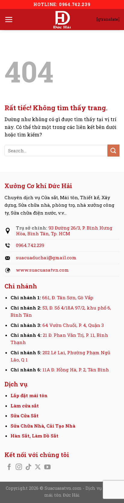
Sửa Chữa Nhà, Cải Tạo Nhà (43, 426)
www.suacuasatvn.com (42, 270)
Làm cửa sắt (25, 406)
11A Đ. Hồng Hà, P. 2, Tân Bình (75, 370)
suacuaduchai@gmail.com (46, 258)
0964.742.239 (30, 245)
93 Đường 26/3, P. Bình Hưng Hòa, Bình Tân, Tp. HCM (64, 231)
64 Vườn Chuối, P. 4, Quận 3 (73, 325)
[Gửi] (113, 150)
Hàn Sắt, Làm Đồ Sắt (34, 436)
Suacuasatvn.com (64, 488)
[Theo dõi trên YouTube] (47, 467)
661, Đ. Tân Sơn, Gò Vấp (67, 297)
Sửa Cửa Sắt (25, 416)
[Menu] (9, 19)
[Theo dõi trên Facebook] (9, 467)
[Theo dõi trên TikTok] (28, 467)
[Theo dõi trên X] (38, 467)
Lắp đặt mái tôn (29, 395)
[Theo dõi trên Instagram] (19, 467)
